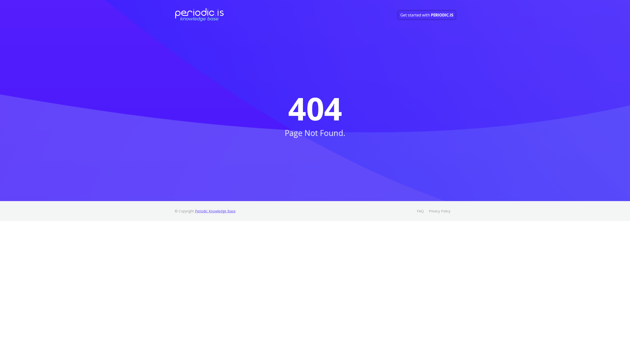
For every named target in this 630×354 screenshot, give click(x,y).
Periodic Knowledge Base (215, 211)
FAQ (420, 211)
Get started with (426, 15)
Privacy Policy (439, 211)
